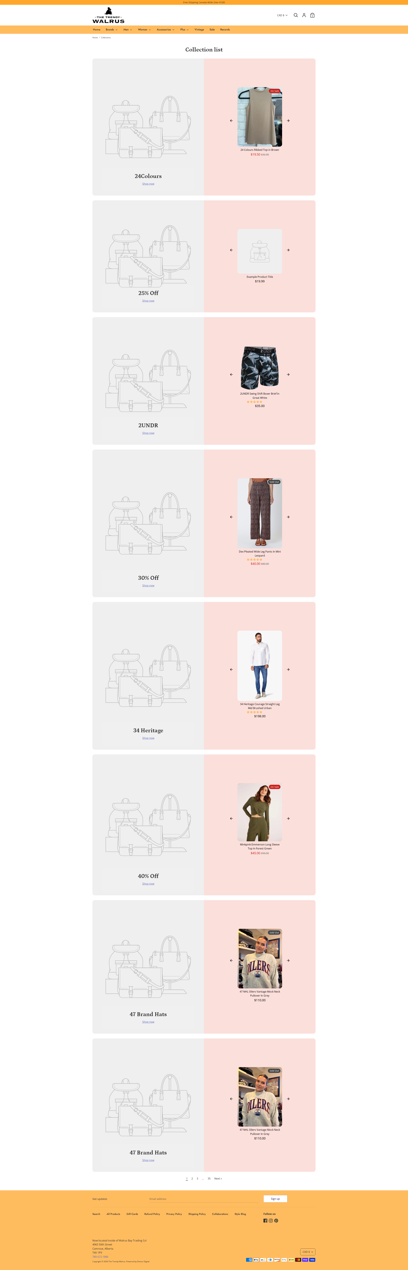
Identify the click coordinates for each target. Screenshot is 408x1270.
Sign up (275, 1199)
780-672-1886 (100, 1257)
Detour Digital (143, 1261)
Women (143, 29)
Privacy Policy (174, 1214)
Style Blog (240, 1214)
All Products (113, 1214)
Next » (218, 1178)
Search (96, 1214)
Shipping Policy (197, 1214)
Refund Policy (152, 1214)
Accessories (164, 29)
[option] (259, 123)
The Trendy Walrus (117, 1261)
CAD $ (280, 15)
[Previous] (231, 121)
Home (96, 29)
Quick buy (260, 141)
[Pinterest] (276, 1220)
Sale (212, 29)
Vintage (199, 29)
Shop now (148, 184)
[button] (255, 402)
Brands (110, 29)
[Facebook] (265, 1220)
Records (225, 29)
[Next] (288, 121)
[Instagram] (271, 1220)
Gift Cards (132, 1214)
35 (209, 1178)
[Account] (304, 14)
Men (126, 29)
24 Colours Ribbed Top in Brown (259, 150)
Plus (183, 29)
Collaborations (220, 1214)
